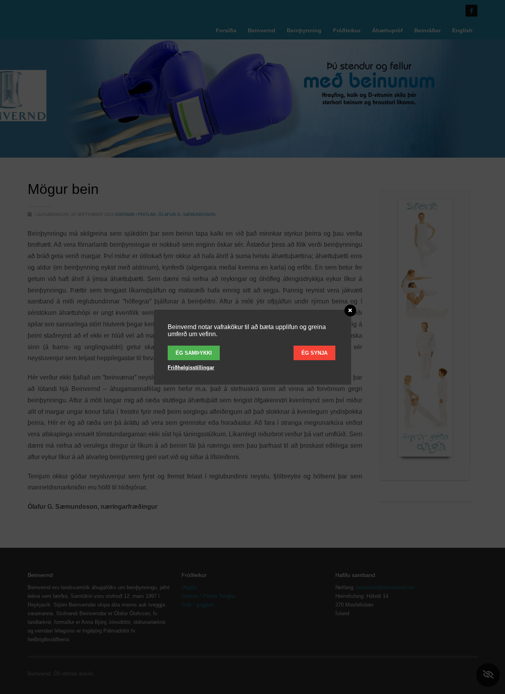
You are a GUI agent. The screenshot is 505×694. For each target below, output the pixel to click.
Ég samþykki (194, 353)
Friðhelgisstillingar (191, 367)
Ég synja (314, 353)
